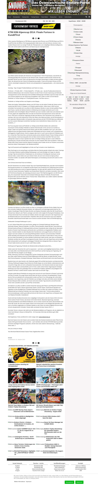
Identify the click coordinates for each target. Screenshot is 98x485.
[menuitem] (9, 17)
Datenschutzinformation (80, 467)
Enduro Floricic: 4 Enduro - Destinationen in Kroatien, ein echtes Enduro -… (24, 424)
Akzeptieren (69, 482)
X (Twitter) (17, 467)
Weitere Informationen (19, 481)
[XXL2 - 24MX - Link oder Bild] (78, 82)
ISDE (53, 21)
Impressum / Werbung (81, 465)
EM (47, 21)
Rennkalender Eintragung (59, 465)
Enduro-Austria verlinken (59, 469)
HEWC (79, 21)
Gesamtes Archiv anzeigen (38, 470)
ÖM (44, 21)
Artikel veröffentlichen (59, 467)
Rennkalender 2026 (21, 21)
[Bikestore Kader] (78, 42)
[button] (33, 38)
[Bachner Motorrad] (78, 29)
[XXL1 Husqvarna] (78, 60)
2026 (38, 465)
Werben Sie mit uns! (59, 470)
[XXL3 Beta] (78, 90)
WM (50, 21)
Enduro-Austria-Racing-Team (38, 469)
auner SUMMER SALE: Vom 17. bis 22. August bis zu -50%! (26, 430)
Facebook (17, 465)
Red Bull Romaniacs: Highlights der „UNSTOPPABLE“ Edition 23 (24, 452)
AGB (81, 470)
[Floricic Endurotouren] (78, 37)
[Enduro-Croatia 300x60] (78, 31)
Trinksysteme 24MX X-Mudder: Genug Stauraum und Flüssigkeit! (53, 445)
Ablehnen (79, 482)
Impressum (28, 481)
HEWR (83, 21)
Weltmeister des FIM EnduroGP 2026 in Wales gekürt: (54, 438)
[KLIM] (78, 50)
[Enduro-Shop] (78, 53)
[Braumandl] (78, 70)
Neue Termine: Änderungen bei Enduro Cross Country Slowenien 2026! (25, 445)
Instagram (17, 470)
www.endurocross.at (44, 317)
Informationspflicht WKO (80, 469)
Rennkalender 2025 (38, 467)
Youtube (17, 469)
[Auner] (78, 34)
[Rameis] (78, 39)
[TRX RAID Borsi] (78, 75)
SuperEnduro (72, 21)
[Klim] (35, 26)
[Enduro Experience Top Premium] (78, 45)
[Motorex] (78, 47)
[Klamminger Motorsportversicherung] (78, 73)
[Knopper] (78, 67)
